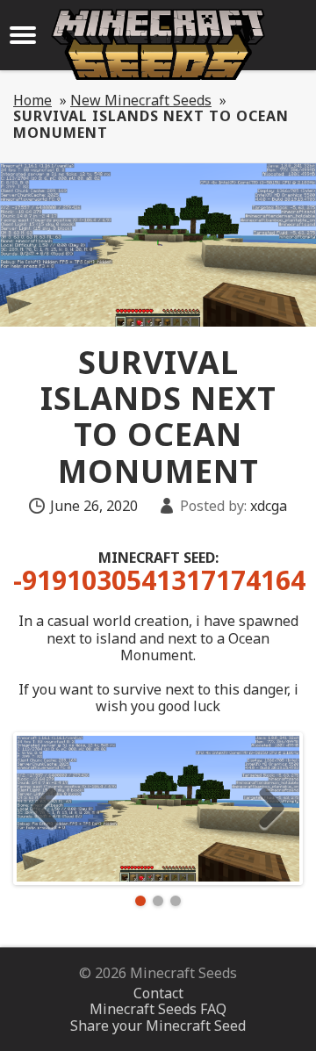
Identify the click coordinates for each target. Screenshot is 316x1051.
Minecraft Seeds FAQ (158, 1009)
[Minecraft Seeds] (158, 44)
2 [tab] (158, 901)
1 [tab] (140, 901)
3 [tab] (175, 901)
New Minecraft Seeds (141, 100)
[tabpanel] (158, 809)
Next (271, 809)
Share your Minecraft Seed (158, 1025)
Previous (44, 809)
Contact (158, 993)
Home (32, 100)
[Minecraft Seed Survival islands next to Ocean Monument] (158, 809)
